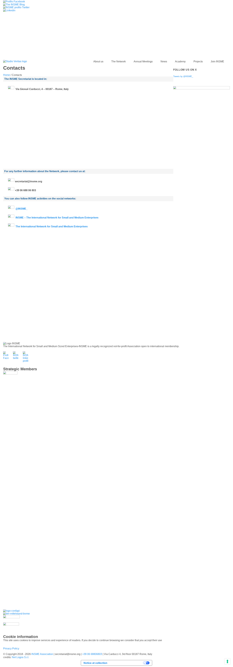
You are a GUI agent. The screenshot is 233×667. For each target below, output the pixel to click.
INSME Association (42, 654)
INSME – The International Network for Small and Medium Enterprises (57, 217)
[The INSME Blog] (14, 4)
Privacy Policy (11, 648)
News (164, 61)
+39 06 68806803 (92, 654)
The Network (118, 61)
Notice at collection (95, 662)
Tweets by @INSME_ (183, 76)
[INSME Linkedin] (9, 10)
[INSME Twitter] (16, 7)
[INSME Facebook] (14, 1)
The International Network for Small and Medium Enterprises (52, 226)
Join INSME (217, 61)
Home (6, 75)
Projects (198, 61)
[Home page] (15, 61)
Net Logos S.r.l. (20, 657)
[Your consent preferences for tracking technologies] (227, 661)
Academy (180, 61)
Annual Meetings (143, 61)
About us (98, 61)
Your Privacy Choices (127, 662)
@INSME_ (22, 208)
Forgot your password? (117, 51)
